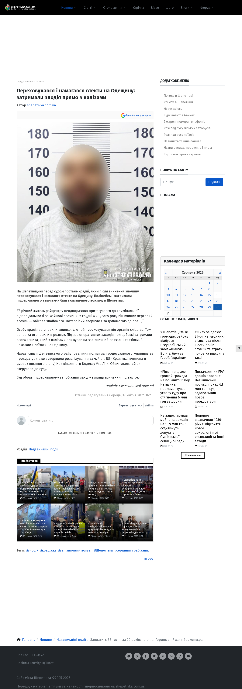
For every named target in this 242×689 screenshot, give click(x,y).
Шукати (214, 182)
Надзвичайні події (43, 449)
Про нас (22, 655)
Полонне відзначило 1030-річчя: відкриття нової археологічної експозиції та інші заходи (209, 428)
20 (193, 301)
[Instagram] (171, 656)
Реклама (38, 655)
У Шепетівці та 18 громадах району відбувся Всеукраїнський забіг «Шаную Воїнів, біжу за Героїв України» (174, 345)
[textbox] (90, 422)
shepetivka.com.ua (41, 105)
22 (209, 301)
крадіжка (49, 550)
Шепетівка (104, 550)
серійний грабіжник (132, 550)
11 (176, 295)
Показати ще (193, 455)
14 (201, 295)
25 (176, 307)
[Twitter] (154, 656)
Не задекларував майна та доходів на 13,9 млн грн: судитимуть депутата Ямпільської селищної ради (174, 428)
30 (217, 307)
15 (209, 295)
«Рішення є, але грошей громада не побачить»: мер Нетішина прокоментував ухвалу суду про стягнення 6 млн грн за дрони (175, 387)
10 (168, 295)
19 (184, 301)
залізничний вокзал (76, 550)
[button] (69, 7)
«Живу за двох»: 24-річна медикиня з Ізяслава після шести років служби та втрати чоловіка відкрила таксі (210, 345)
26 (184, 307)
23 (217, 301)
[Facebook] (145, 656)
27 (192, 307)
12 (184, 295)
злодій (33, 550)
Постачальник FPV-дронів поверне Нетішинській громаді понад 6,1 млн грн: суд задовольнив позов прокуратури (210, 387)
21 (201, 301)
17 (168, 301)
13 (192, 295)
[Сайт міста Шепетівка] (20, 7)
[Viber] (137, 656)
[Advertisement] (121, 41)
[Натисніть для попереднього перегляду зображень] (85, 202)
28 (201, 307)
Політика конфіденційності (35, 663)
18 (176, 301)
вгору (149, 558)
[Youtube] (188, 656)
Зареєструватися (130, 405)
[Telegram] (128, 656)
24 (168, 307)
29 (209, 307)
